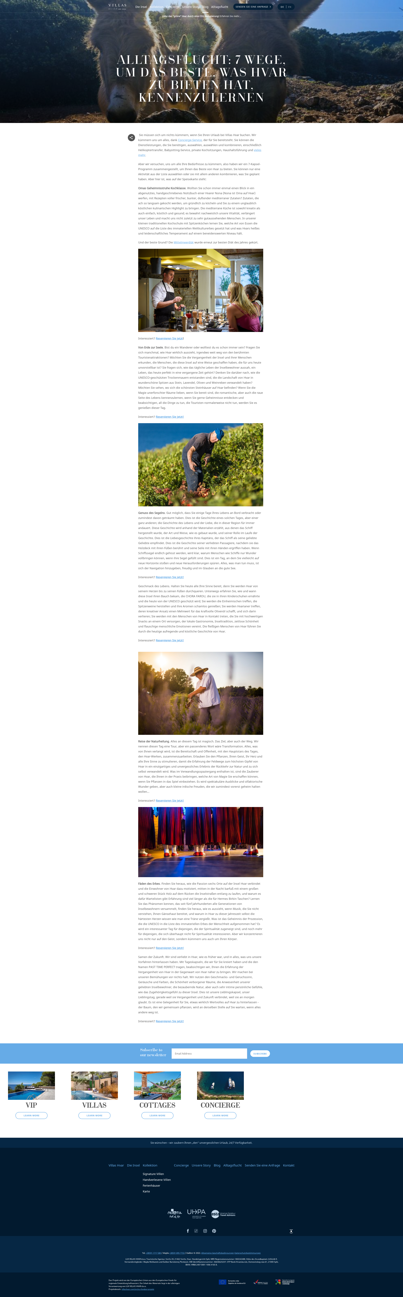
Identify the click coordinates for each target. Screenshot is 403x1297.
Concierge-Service (190, 140)
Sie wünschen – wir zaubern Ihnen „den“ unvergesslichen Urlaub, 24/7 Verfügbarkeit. (201, 1142)
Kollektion (156, 6)
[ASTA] (223, 1214)
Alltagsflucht (219, 6)
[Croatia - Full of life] (175, 1214)
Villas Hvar (116, 1165)
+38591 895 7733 (176, 1253)
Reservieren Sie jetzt (169, 338)
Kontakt (288, 1165)
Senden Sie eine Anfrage (252, 6)
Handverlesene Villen (157, 1180)
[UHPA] (196, 1214)
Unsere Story (190, 6)
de (282, 6)
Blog (205, 6)
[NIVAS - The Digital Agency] (291, 1231)
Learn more (32, 1115)
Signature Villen (153, 1174)
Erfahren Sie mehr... (201, 16)
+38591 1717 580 (153, 1253)
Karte (146, 1191)
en (290, 6)
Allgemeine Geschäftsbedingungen (217, 1253)
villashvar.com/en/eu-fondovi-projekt (138, 1289)
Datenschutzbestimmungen (247, 1253)
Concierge (172, 6)
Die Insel (141, 6)
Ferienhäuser (151, 1185)
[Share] (131, 137)
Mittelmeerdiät (184, 242)
